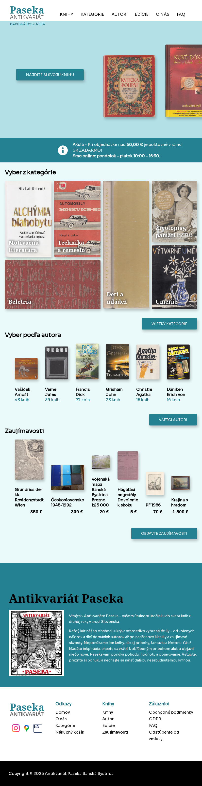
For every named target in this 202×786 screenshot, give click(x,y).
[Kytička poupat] (130, 87)
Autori (119, 14)
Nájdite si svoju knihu (50, 75)
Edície (142, 14)
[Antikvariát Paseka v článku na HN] (37, 729)
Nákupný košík (69, 732)
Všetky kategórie (169, 324)
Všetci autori (173, 420)
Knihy (66, 14)
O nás (162, 14)
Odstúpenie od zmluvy (164, 735)
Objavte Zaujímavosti (164, 533)
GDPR (155, 719)
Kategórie (92, 14)
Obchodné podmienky (171, 712)
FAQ (181, 14)
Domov (62, 712)
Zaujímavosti (115, 732)
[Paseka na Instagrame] (15, 729)
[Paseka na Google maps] (26, 729)
